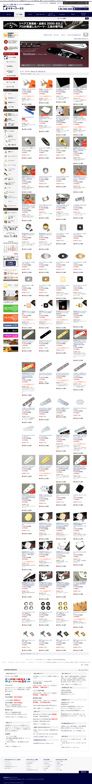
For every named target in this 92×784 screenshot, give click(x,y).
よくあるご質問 (59, 764)
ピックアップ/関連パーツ (11, 183)
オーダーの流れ (59, 761)
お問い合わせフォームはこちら (70, 747)
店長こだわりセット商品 (11, 124)
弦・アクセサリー (12, 212)
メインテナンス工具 (12, 140)
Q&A (45, 769)
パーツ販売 (19, 14)
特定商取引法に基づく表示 (32, 769)
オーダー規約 (59, 769)
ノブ (9, 174)
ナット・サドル (12, 165)
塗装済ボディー (12, 102)
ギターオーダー (40, 14)
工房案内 (58, 763)
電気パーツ (11, 151)
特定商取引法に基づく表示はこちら (44, 743)
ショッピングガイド (31, 761)
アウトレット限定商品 (11, 71)
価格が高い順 (42, 71)
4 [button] (37, 74)
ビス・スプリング (12, 156)
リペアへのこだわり (48, 761)
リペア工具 (11, 131)
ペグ (9, 187)
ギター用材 (11, 107)
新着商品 (10, 66)
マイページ (56, 34)
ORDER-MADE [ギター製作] (61, 759)
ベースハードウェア (58, 65)
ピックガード (11, 160)
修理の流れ (46, 763)
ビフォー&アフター (48, 764)
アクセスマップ (83, 14)
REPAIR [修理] (47, 759)
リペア (30, 14)
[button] (39, 653)
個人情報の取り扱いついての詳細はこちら (73, 730)
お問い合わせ (8, 768)
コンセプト (62, 14)
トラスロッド (11, 192)
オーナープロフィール (51, 14)
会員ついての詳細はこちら (13, 746)
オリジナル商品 (12, 57)
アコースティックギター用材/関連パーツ (11, 217)
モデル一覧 (11, 86)
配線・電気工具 (12, 144)
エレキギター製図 (11, 221)
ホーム (8, 14)
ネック (10, 93)
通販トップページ (24, 42)
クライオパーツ (12, 61)
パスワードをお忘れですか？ (74, 34)
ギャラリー (58, 766)
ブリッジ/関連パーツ (11, 178)
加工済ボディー (12, 98)
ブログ (72, 14)
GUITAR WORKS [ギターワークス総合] (12, 759)
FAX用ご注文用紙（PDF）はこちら (44, 736)
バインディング (12, 205)
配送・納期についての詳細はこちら (44, 708)
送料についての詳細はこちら (42, 724)
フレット (10, 201)
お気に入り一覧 (47, 34)
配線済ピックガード (11, 119)
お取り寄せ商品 (12, 75)
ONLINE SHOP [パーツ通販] (32, 759)
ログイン (63, 34)
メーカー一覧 (11, 82)
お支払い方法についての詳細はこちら (16, 717)
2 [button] (34, 74)
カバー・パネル (41, 65)
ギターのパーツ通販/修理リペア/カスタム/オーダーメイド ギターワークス (15, 6)
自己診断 (46, 768)
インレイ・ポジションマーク (12, 197)
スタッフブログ (8, 763)
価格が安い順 (34, 71)
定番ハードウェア (25, 65)
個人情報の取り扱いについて (11, 766)
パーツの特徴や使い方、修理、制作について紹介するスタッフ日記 (10, 302)
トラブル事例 (47, 766)
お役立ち (71, 65)
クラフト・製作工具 (11, 136)
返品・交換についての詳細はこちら (71, 684)
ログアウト (29, 766)
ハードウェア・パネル (12, 169)
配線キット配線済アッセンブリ (13, 114)
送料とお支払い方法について (81, 38)
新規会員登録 (29, 763)
